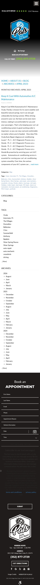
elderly (21, 183)
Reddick (29, 179)
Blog (26, 80)
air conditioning (24, 187)
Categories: (7, 195)
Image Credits (12, 574)
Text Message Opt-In (20, 444)
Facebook (11, 570)
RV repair (26, 185)
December (10, 294)
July (7, 309)
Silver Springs (15, 181)
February (9, 325)
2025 (5, 291)
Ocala (7, 176)
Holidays (4, 185)
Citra (9, 179)
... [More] (4, 261)
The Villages (22, 176)
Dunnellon (30, 176)
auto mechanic (31, 181)
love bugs (26, 183)
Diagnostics (33, 187)
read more (34, 164)
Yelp (20, 570)
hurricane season (14, 187)
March (8, 285)
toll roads (33, 183)
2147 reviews (33, 11)
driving (10, 183)
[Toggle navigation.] (36, 3)
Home (4, 80)
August (8, 276)
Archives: (6, 268)
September (10, 303)
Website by (25, 574)
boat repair (19, 185)
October (9, 300)
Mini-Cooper (5, 189)
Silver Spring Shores (10, 242)
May (7, 316)
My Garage (21, 51)
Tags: (4, 209)
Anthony (23, 179)
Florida (16, 183)
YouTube (24, 570)
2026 (5, 273)
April (7, 282)
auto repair (23, 181)
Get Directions (20, 563)
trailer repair (11, 185)
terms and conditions (14, 492)
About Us (15, 80)
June (7, 279)
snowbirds (4, 183)
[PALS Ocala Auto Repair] (20, 30)
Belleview (4, 179)
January (9, 288)
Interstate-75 (14, 176)
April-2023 (22, 83)
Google (16, 570)
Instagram (28, 570)
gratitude (12, 189)
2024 (5, 331)
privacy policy (31, 492)
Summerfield (16, 179)
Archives (9, 83)
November (10, 297)
